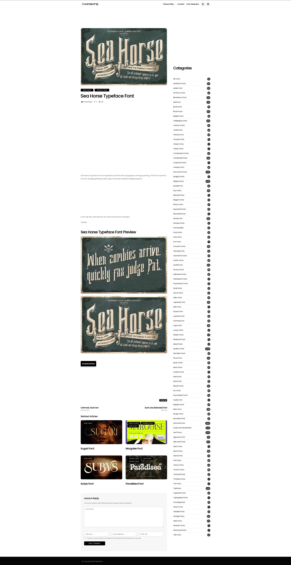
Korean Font (178, 312)
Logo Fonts (177, 325)
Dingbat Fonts (178, 177)
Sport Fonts (177, 451)
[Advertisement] (145, 13)
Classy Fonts (178, 149)
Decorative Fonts (180, 172)
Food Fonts (177, 232)
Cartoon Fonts (179, 125)
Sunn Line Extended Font (156, 409)
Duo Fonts (177, 191)
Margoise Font (134, 448)
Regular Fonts (178, 405)
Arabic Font (177, 88)
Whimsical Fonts (179, 530)
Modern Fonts (148, 423)
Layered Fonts (178, 316)
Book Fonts (177, 107)
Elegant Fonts (134, 458)
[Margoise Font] (146, 432)
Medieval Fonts (179, 339)
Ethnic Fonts (178, 205)
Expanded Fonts (179, 209)
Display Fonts (134, 423)
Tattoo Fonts (178, 465)
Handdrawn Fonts (180, 279)
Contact (180, 4)
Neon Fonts (177, 367)
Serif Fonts (87, 90)
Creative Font (178, 167)
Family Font (177, 218)
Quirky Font (177, 400)
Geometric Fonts (180, 256)
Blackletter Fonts (180, 97)
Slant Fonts (177, 446)
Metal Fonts (178, 344)
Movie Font (177, 358)
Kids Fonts (177, 307)
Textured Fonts (179, 474)
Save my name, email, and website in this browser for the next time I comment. (114, 538)
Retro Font (177, 409)
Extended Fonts (179, 214)
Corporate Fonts (179, 163)
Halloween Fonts (179, 274)
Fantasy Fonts (178, 223)
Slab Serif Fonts (179, 442)
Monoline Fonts (179, 353)
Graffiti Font (178, 265)
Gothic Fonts (178, 260)
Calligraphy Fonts (180, 121)
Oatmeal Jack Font (89, 409)
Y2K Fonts (177, 535)
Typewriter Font (179, 493)
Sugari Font (87, 448)
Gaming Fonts (178, 251)
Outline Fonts (178, 372)
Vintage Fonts (102, 90)
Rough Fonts (178, 414)
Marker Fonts (178, 335)
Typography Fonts (180, 498)
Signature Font (179, 437)
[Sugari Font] (101, 432)
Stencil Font (178, 456)
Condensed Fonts (180, 158)
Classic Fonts (178, 144)
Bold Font (177, 102)
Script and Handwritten (182, 428)
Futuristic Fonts (179, 246)
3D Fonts (176, 79)
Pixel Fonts (177, 381)
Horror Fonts (178, 293)
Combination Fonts (181, 153)
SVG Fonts (177, 460)
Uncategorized (179, 502)
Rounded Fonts (179, 419)
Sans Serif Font (179, 423)
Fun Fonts (177, 242)
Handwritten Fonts (180, 284)
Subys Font (87, 483)
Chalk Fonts (178, 130)
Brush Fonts (177, 111)
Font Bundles (178, 228)
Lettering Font (178, 321)
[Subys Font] (101, 467)
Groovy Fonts (178, 270)
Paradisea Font (135, 483)
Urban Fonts (178, 507)
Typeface (177, 488)
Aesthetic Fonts (179, 84)
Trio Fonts (177, 484)
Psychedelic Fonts (180, 395)
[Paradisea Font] (146, 467)
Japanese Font (179, 302)
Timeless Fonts (179, 479)
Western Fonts (179, 526)
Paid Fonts (177, 377)
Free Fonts (177, 237)
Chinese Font (178, 135)
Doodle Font (178, 186)
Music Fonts (178, 363)
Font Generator (193, 4)
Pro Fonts (177, 391)
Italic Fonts (177, 298)
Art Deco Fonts (179, 93)
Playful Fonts (178, 386)
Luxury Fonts (178, 330)
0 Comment (87, 102)
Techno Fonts (178, 470)
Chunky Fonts (178, 139)
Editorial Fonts (178, 195)
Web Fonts (177, 521)
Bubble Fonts (178, 116)
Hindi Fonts (177, 288)
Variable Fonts (178, 512)
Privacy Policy (168, 4)
